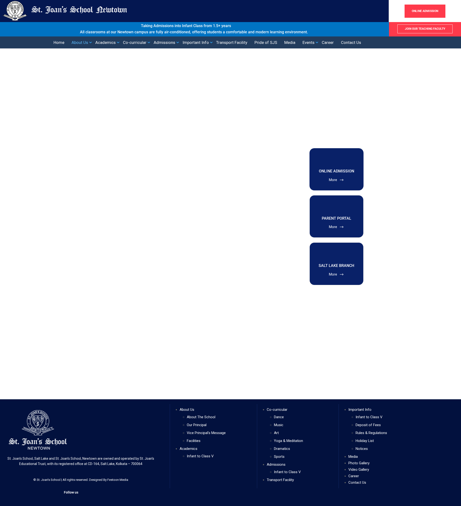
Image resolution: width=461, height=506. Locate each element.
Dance (279, 417)
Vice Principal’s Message (206, 433)
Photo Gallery (359, 463)
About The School (201, 417)
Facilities (193, 441)
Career (328, 43)
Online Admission (425, 11)
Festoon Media (117, 480)
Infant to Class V (200, 456)
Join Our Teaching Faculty (425, 28)
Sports (279, 456)
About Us (80, 43)
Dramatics (282, 449)
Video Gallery (358, 469)
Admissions (164, 43)
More (333, 180)
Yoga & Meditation (288, 441)
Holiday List (365, 441)
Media (289, 43)
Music (278, 425)
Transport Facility (231, 43)
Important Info (195, 43)
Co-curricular (134, 43)
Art (276, 433)
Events (309, 43)
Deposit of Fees (368, 425)
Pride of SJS (266, 43)
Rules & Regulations (371, 433)
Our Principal (196, 425)
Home (59, 43)
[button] (420, 42)
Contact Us (351, 43)
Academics (105, 43)
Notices (362, 449)
